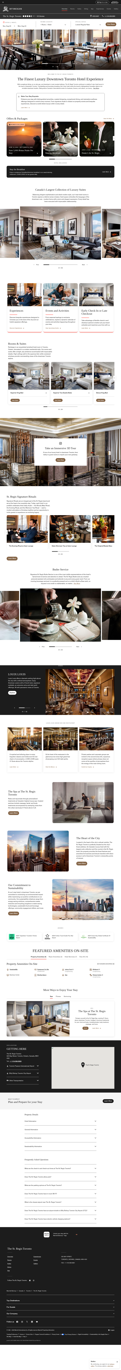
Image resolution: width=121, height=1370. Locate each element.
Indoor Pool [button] (68, 969)
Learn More (24, 107)
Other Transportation (16, 1080)
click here (110, 1366)
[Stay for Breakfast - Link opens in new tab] (60, 139)
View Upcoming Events (52, 328)
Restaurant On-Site (43, 969)
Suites (79, 9)
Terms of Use (29, 1334)
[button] (102, 2)
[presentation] (55, 551)
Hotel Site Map (17, 1336)
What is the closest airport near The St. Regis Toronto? (43, 1202)
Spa (92, 9)
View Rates (15, 400)
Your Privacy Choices (70, 1334)
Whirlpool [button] (96, 969)
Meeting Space (41, 975)
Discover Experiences (16, 328)
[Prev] (9, 378)
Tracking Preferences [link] (12, 1334)
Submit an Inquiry (86, 767)
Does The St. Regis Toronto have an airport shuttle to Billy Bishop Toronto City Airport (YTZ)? (56, 1210)
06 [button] (62, 268)
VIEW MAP (95, 16)
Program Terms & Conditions (42, 1334)
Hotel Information (30, 1121)
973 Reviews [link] (40, 16)
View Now (60, 460)
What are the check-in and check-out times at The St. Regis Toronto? (48, 1168)
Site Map (9, 1336)
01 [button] (59, 268)
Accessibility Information (33, 1138)
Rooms (72, 9)
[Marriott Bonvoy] (114, 2)
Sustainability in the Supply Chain (99, 1334)
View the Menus (50, 767)
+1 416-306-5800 (110, 16)
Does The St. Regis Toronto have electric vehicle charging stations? (47, 1219)
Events (109, 9)
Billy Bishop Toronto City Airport (20, 1073)
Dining (86, 9)
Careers (22, 1334)
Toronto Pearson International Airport (21, 1066)
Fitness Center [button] (97, 975)
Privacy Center (55, 1334)
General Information (31, 1129)
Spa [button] (66, 975)
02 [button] (26, 711)
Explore (12, 693)
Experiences (100, 9)
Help (24, 1336)
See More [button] (96, 88)
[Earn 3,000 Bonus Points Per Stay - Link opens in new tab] (24, 139)
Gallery (116, 9)
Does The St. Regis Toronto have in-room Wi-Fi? (41, 1194)
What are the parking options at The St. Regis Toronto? (43, 1185)
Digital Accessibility (83, 1334)
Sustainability (13, 969)
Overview (64, 9)
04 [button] (62, 650)
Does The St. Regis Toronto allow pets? (38, 1177)
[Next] (114, 138)
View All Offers (108, 118)
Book (85, 1028)
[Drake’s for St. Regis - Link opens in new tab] (97, 139)
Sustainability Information (33, 1146)
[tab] (38, 957)
